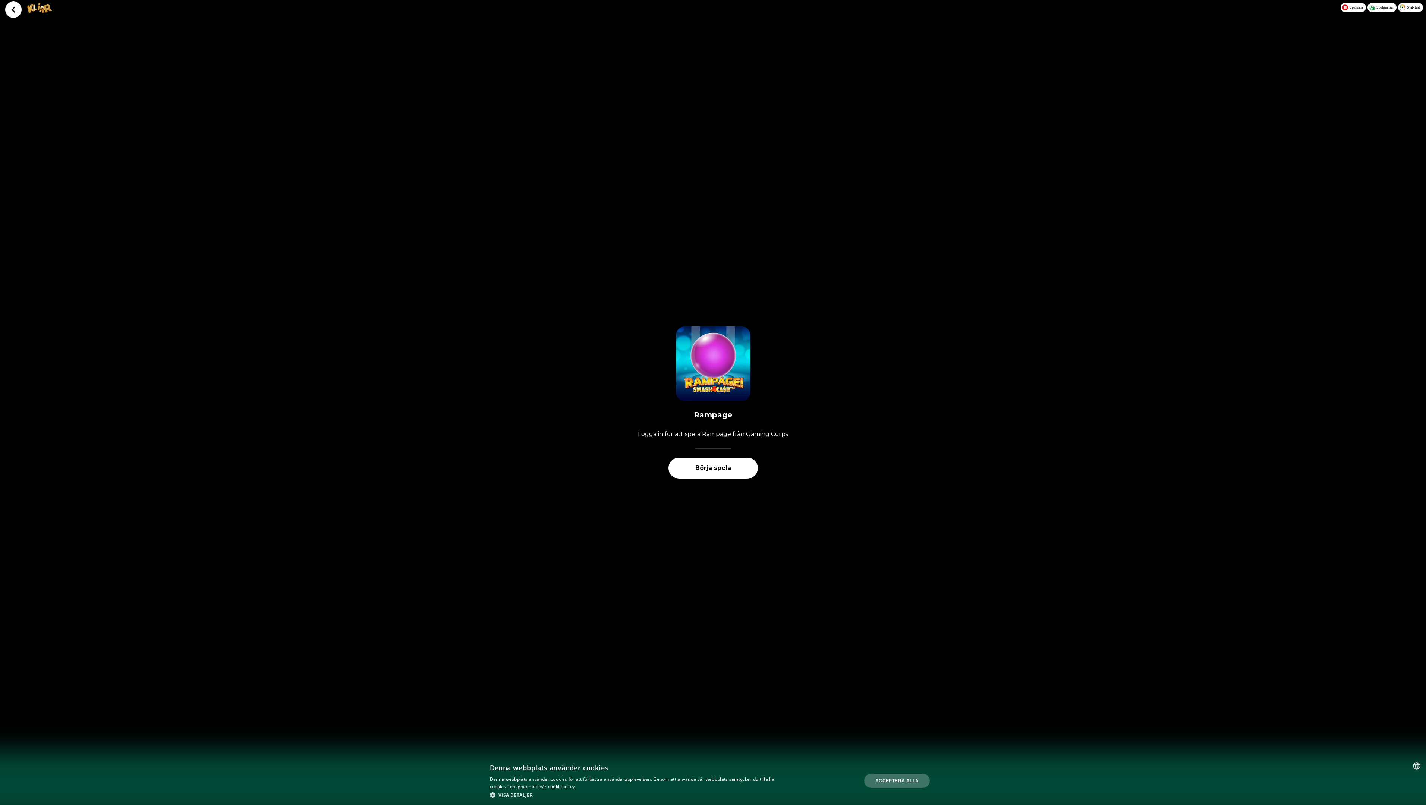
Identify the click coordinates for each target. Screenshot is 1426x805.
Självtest (1413, 7)
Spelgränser (1385, 7)
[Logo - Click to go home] (39, 11)
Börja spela (713, 467)
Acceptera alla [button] (897, 780)
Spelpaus (1356, 7)
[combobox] (1416, 766)
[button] (634, 794)
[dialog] (713, 781)
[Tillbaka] (13, 10)
